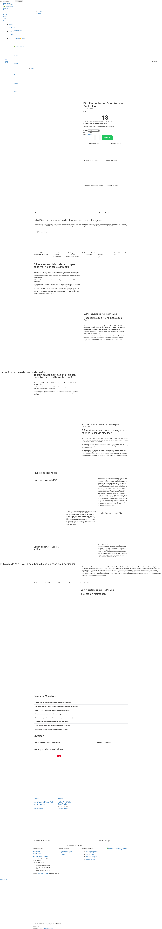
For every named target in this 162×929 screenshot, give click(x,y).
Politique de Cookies (91, 856)
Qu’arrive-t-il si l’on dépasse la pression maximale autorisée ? (53, 710)
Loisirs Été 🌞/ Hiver (8, 5)
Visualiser (36, 798)
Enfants (5, 16)
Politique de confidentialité (93, 858)
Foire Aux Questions (105, 213)
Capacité (85, 130)
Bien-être (5, 15)
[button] (49, 213)
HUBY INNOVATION (42, 873)
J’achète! (107, 138)
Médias (63, 854)
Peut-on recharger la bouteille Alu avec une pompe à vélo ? (52, 714)
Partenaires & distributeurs (68, 853)
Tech (4, 18)
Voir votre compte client (92, 851)
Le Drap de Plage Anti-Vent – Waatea (44, 802)
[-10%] (69, 764)
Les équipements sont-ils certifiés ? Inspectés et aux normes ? (53, 725)
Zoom (36, 115)
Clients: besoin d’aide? (67, 851)
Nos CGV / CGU (90, 854)
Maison (5, 10)
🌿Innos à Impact (8, 6)
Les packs (84, 133)
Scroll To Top (3, 879)
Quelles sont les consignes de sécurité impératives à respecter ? (53, 702)
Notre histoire (37, 854)
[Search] (147, 61)
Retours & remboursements (93, 853)
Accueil (10, 24)
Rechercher (19, 1)
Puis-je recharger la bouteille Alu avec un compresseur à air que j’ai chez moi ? (57, 718)
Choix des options (38, 808)
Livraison (69, 213)
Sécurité (5, 8)
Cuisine (40, 11)
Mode (39, 13)
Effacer (90, 134)
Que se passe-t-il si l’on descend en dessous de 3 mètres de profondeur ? (56, 706)
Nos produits (36, 851)
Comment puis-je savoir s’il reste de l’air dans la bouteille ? (52, 721)
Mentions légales (90, 859)
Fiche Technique (40, 213)
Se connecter (6, 21)
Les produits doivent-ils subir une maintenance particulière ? (52, 729)
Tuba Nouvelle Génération (64, 802)
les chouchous (7, 3)
